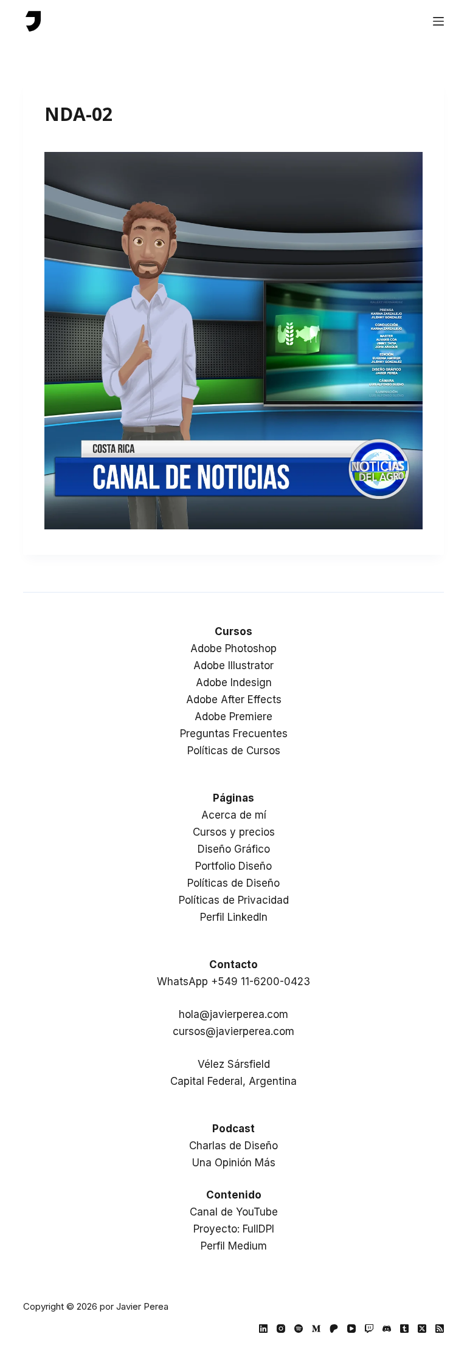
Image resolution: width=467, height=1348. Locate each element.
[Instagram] (281, 1328)
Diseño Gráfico (234, 849)
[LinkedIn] (263, 1328)
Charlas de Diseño (233, 1146)
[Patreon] (334, 1328)
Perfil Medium (234, 1246)
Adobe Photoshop (233, 648)
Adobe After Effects (234, 699)
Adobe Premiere (233, 716)
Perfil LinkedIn (234, 917)
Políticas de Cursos (233, 750)
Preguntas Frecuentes (234, 733)
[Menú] (438, 21)
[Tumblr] (404, 1328)
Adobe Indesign (234, 682)
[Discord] (386, 1328)
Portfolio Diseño (233, 866)
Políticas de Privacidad (234, 900)
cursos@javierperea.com (233, 1031)
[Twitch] (369, 1328)
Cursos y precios (234, 832)
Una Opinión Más (233, 1163)
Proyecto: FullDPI (233, 1229)
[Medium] (316, 1328)
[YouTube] (351, 1328)
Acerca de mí (233, 815)
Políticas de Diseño (233, 883)
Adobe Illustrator (233, 665)
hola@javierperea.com (233, 1014)
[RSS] (439, 1328)
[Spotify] (298, 1328)
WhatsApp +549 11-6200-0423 (233, 981)
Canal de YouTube (234, 1212)
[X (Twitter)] (422, 1328)
